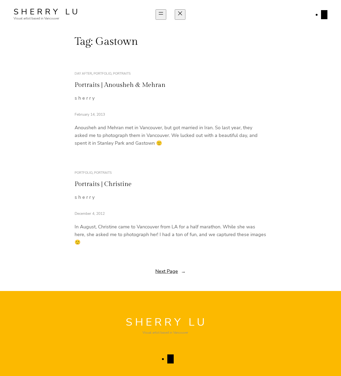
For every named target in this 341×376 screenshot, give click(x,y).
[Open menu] (161, 14)
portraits (122, 73)
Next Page (170, 271)
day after (83, 73)
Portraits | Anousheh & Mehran (120, 85)
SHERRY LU (47, 11)
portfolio (102, 73)
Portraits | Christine (103, 184)
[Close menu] (180, 14)
